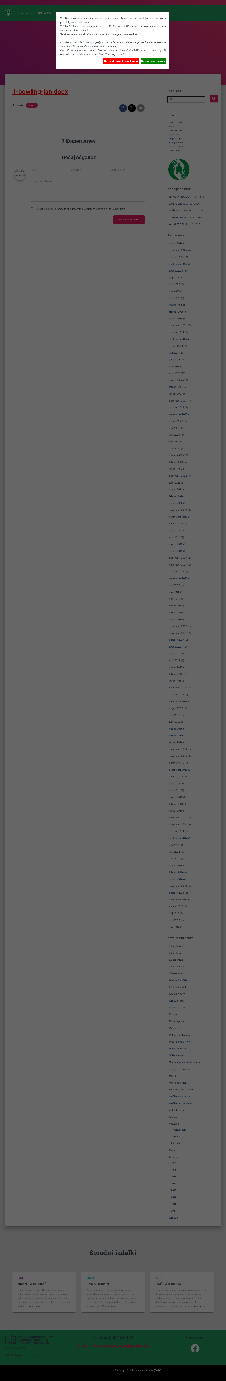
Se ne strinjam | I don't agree (121, 61)
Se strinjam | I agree (153, 61)
